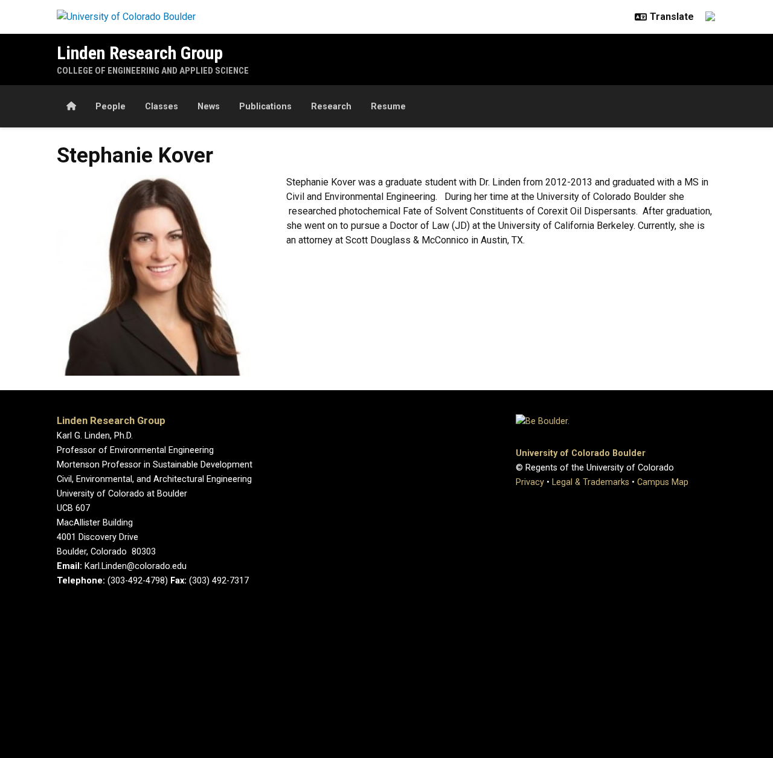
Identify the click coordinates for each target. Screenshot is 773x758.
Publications (265, 106)
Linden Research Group (140, 52)
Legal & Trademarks (590, 482)
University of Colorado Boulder (581, 453)
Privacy (530, 482)
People (110, 106)
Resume (388, 106)
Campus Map (662, 482)
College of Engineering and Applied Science (153, 70)
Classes (161, 106)
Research (331, 106)
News (208, 106)
